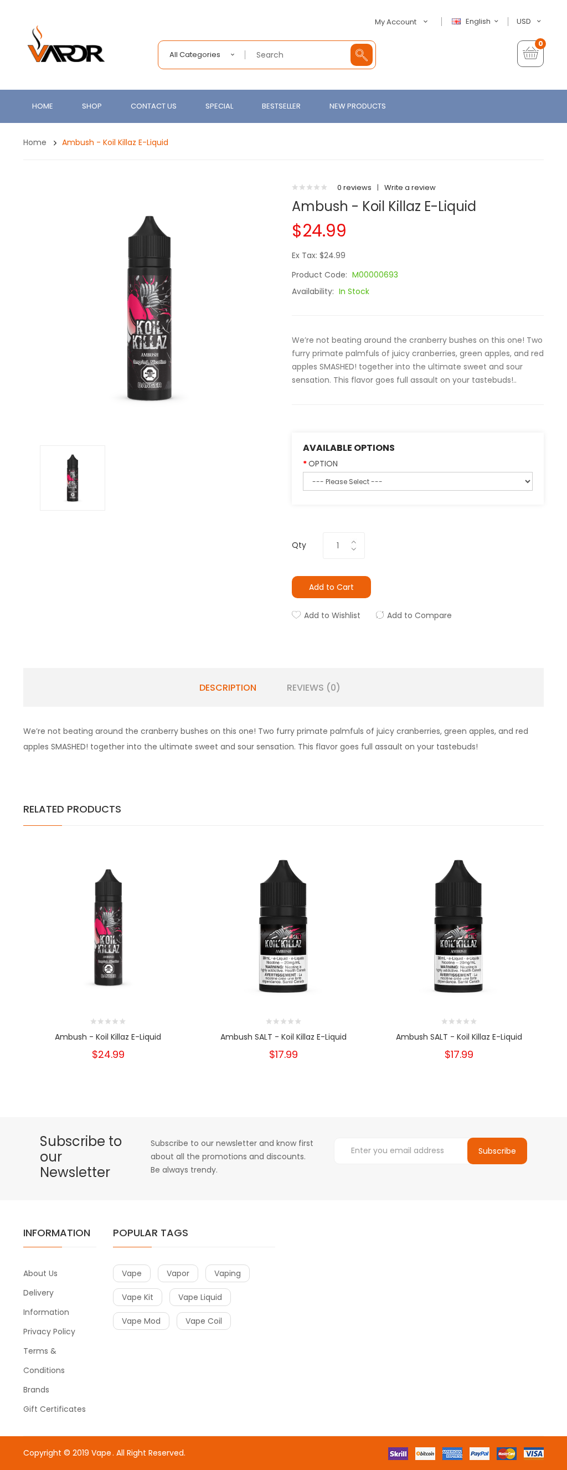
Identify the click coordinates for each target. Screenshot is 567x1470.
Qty (299, 545)
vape (132, 1273)
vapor (178, 1273)
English (479, 22)
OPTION (323, 463)
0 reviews (354, 187)
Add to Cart (331, 587)
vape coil (203, 1321)
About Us (40, 1273)
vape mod (141, 1321)
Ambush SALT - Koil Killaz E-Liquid (283, 1036)
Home (35, 142)
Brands (36, 1389)
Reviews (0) (314, 688)
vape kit (137, 1297)
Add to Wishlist (332, 615)
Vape (101, 1452)
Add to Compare (419, 615)
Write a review (410, 187)
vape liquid (200, 1297)
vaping (227, 1273)
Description (227, 688)
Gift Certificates (54, 1409)
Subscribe (497, 1151)
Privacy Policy (49, 1331)
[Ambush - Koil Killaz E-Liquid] (72, 477)
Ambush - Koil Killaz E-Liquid (115, 142)
